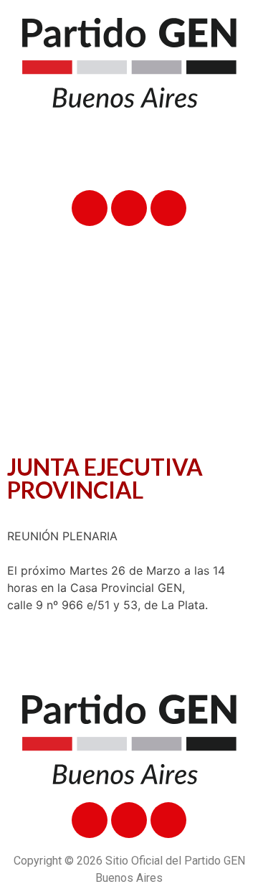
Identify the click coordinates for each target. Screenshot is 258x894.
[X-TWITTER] (129, 208)
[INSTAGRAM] (168, 208)
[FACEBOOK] (90, 208)
